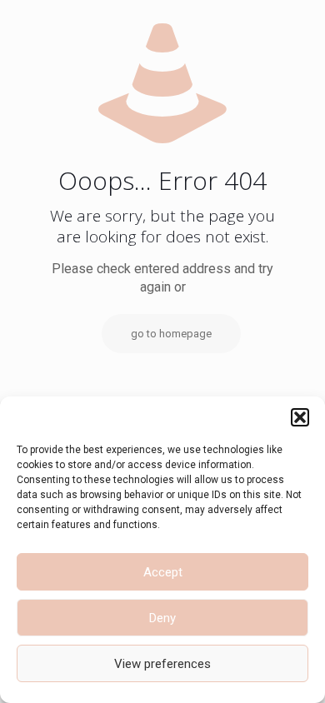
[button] (300, 417)
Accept (162, 572)
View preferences (162, 663)
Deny (162, 618)
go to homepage (171, 333)
